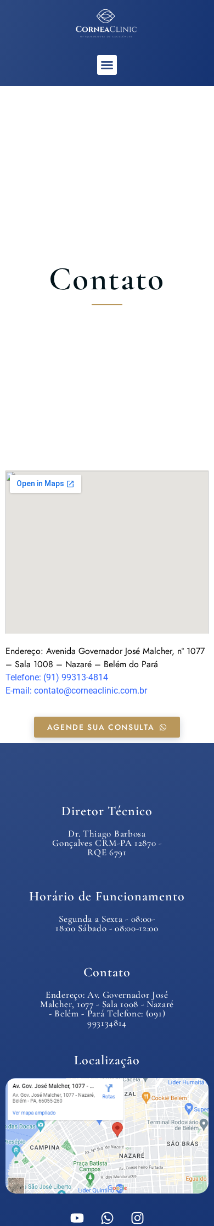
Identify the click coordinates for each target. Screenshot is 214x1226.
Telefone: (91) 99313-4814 (56, 677)
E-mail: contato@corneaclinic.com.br (76, 690)
